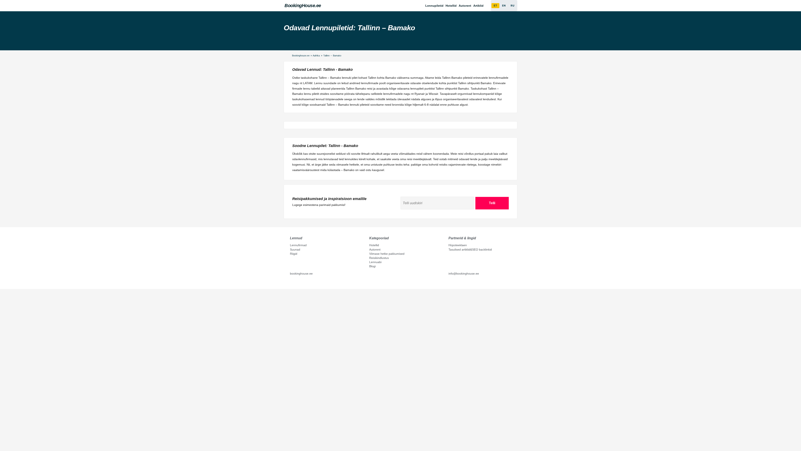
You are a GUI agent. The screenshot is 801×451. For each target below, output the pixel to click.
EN (504, 5)
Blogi (372, 266)
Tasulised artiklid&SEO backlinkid (470, 249)
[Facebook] (291, 283)
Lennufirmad (298, 245)
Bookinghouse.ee (301, 55)
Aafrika (316, 55)
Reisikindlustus (379, 258)
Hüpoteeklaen (457, 245)
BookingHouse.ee (303, 5)
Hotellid (451, 5)
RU (512, 5)
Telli (492, 203)
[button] (479, 5)
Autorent (465, 5)
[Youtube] (296, 283)
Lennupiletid (434, 5)
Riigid (293, 253)
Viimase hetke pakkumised (386, 253)
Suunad (295, 249)
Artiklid (478, 5)
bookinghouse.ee (301, 273)
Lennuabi (375, 262)
